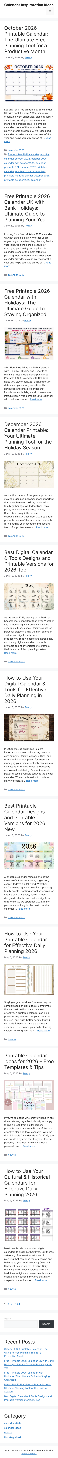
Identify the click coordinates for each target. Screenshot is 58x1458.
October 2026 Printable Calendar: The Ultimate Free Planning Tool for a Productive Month (26, 39)
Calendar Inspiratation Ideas (28, 5)
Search (8, 1318)
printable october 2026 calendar (22, 180)
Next (19, 1304)
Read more (36, 399)
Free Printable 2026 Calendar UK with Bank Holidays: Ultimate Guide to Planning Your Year (27, 207)
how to (12, 1039)
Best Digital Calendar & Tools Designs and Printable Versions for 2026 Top (29, 561)
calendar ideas (16, 661)
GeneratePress (29, 1453)
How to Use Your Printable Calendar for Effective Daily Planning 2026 (25, 942)
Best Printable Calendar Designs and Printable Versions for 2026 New (24, 817)
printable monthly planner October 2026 (26, 175)
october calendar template (30, 171)
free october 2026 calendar (23, 154)
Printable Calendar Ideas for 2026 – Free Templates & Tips (29, 1061)
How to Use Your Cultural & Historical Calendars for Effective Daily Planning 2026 (27, 1182)
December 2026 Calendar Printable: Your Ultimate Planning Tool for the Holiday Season (28, 435)
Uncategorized (12, 1437)
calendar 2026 (16, 150)
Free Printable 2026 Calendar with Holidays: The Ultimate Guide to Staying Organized (27, 302)
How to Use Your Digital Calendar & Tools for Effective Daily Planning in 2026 (25, 689)
